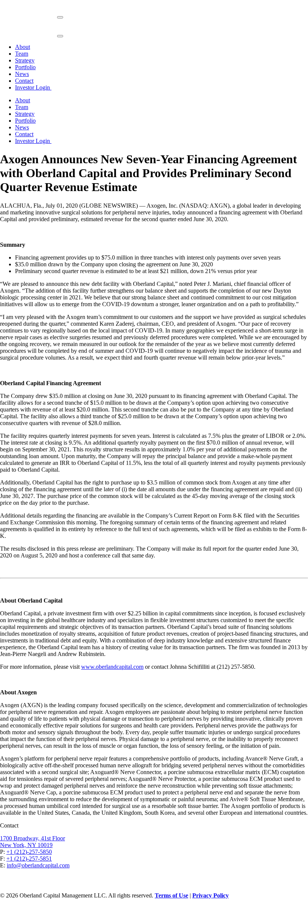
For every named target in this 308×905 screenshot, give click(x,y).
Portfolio (25, 67)
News (22, 74)
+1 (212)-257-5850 (29, 852)
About (22, 47)
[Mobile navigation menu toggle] (60, 17)
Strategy (25, 60)
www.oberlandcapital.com (112, 667)
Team (21, 53)
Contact (24, 80)
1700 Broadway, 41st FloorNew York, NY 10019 (32, 841)
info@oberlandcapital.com (38, 865)
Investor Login (33, 87)
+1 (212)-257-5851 (29, 858)
